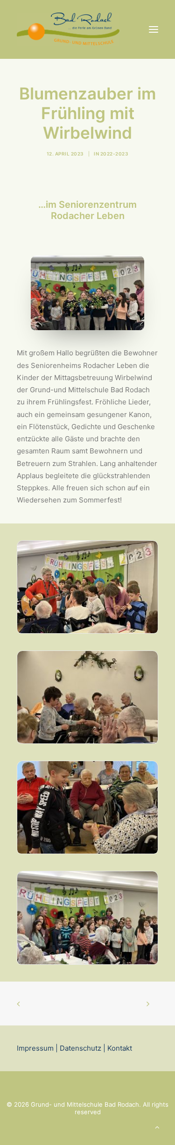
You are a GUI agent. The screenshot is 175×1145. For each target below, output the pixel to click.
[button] (153, 29)
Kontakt (118, 1048)
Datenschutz (80, 1048)
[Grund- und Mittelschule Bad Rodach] (68, 29)
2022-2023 (114, 153)
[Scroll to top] (157, 1126)
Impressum (35, 1048)
